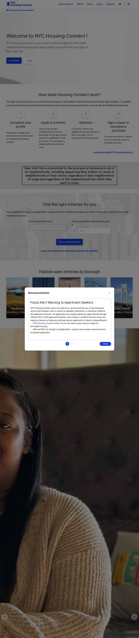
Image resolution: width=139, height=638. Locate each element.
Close (105, 344)
